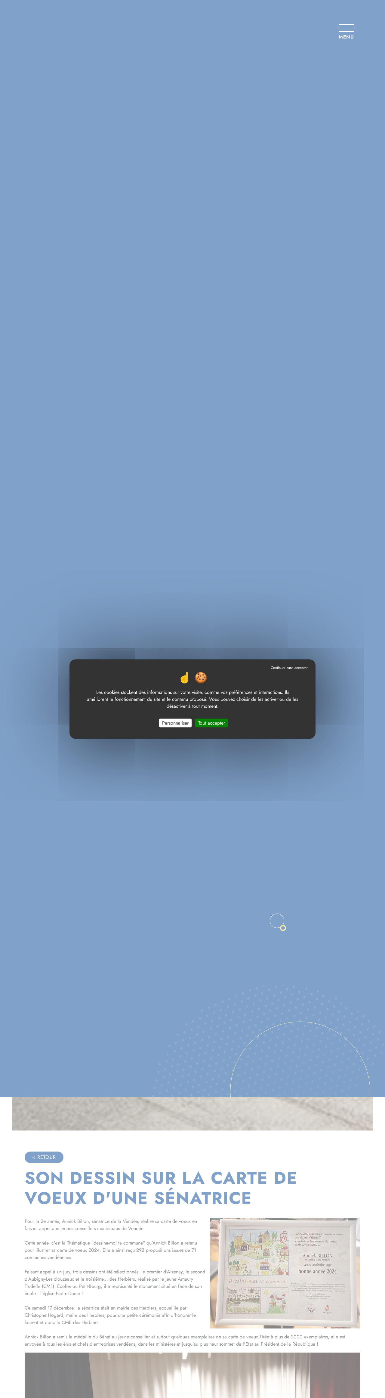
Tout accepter (211, 722)
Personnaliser (175, 722)
